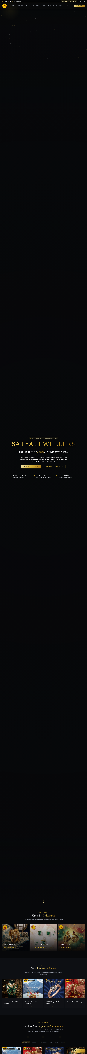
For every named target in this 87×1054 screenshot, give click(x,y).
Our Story (59, 6)
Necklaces (34, 1043)
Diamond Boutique (35, 6)
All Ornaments (19, 1038)
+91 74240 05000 (17, 1)
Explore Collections (31, 467)
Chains (62, 1043)
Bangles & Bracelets (43, 1043)
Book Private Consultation (54, 467)
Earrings (56, 1043)
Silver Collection (48, 6)
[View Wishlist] (71, 6)
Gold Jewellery (34, 1038)
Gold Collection (22, 6)
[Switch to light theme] (68, 6)
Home (12, 6)
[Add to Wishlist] (19, 1050)
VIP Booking (80, 6)
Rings (51, 1043)
